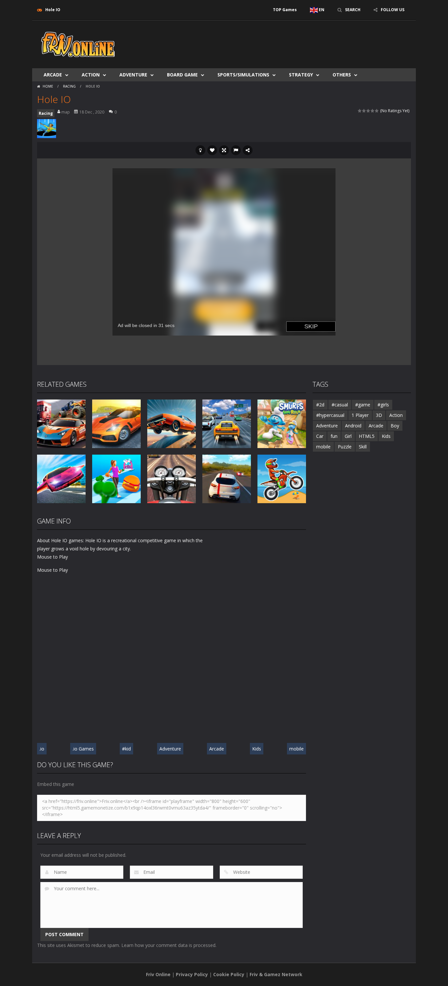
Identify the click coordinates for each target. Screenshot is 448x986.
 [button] (236, 150)
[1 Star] (360, 111)
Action (91, 75)
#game (362, 404)
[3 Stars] (368, 111)
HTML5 (367, 436)
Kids (256, 749)
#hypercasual (330, 415)
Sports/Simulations (243, 75)
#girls (383, 404)
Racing (69, 86)
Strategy (301, 75)
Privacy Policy (192, 974)
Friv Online (158, 974)
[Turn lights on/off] (200, 150)
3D (379, 415)
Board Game (182, 75)
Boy (395, 425)
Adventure (133, 75)
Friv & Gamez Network (276, 974)
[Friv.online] (78, 44)
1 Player (360, 415)
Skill (363, 446)
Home (48, 86)
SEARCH (352, 9)
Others (342, 75)
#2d (320, 404)
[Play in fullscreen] (224, 150)
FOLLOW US (392, 9)
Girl (348, 436)
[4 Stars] (373, 111)
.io (41, 749)
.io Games (83, 749)
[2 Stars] (364, 111)
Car (319, 436)
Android (353, 425)
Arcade (53, 75)
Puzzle (345, 446)
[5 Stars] (377, 111)
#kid (126, 749)
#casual (340, 404)
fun (334, 436)
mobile (296, 749)
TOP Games (285, 9)
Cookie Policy (228, 974)
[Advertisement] (291, 40)
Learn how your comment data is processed (168, 945)
